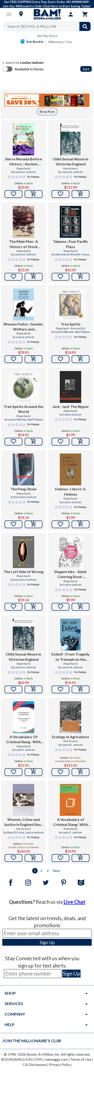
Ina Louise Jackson (25, 497)
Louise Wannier (64, 331)
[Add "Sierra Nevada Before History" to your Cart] (33, 194)
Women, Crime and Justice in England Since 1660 (23, 822)
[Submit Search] (85, 26)
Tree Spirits (71, 324)
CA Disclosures (35, 1064)
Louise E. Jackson (72, 744)
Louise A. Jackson (25, 172)
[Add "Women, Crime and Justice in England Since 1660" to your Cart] (33, 858)
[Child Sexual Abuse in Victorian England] (70, 139)
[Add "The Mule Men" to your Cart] (33, 277)
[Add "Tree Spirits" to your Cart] (80, 359)
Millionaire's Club (60, 42)
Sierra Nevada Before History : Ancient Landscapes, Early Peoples (23, 162)
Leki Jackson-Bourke (67, 254)
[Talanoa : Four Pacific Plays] (70, 222)
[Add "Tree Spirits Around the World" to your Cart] (33, 442)
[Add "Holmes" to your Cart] (80, 524)
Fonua (85, 254)
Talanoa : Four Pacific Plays (70, 243)
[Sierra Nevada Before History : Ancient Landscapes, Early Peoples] (23, 139)
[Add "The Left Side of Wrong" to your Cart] (33, 607)
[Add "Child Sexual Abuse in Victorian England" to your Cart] (80, 194)
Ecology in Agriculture (70, 737)
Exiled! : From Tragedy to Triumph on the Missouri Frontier (71, 657)
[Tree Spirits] (70, 304)
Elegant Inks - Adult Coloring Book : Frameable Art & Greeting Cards (70, 574)
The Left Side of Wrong (23, 571)
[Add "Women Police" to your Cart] (33, 359)
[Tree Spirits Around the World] (23, 387)
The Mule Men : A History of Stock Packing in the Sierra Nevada (23, 244)
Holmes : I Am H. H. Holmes (70, 491)
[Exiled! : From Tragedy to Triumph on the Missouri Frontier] (70, 634)
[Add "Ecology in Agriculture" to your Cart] (80, 772)
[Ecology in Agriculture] (70, 717)
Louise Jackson (25, 337)
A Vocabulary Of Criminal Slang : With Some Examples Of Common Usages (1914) (24, 740)
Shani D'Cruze (15, 832)
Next (56, 871)
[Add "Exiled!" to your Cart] (80, 689)
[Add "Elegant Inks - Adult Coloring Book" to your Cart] (80, 607)
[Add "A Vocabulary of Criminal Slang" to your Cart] (80, 858)
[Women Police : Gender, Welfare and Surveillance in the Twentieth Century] (23, 304)
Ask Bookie (34, 42)
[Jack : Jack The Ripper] (70, 387)
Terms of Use (80, 1059)
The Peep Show (23, 489)
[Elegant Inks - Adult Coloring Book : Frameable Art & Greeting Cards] (70, 552)
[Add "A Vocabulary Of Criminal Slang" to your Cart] (33, 772)
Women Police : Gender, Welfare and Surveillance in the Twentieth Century (23, 327)
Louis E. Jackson (25, 749)
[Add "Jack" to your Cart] (80, 442)
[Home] (47, 14)
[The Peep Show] (23, 469)
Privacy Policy (60, 1064)
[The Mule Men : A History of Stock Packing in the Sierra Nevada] (23, 222)
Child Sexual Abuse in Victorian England (70, 161)
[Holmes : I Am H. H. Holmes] (70, 469)
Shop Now (47, 111)
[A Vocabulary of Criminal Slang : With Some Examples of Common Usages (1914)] (70, 800)
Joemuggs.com (56, 1059)
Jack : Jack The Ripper (70, 406)
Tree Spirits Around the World (23, 409)
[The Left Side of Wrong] (23, 552)
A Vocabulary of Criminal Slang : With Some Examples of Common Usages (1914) (71, 822)
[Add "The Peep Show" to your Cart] (33, 524)
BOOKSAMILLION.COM (21, 1059)
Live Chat (74, 902)
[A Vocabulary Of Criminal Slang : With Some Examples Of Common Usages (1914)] (23, 717)
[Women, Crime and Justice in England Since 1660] (24, 800)
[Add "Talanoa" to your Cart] (80, 277)
